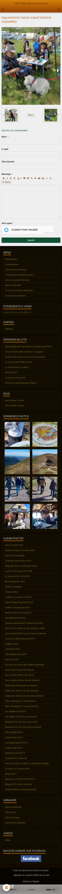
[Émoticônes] (50, 178)
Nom (4, 136)
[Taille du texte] (14, 178)
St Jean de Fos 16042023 (17, 576)
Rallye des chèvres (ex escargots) (21, 685)
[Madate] (31, 889)
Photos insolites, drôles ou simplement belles (27, 763)
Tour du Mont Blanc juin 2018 (19, 675)
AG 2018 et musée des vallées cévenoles (24, 664)
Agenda (9, 329)
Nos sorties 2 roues (14, 405)
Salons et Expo (12, 817)
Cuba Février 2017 (14, 737)
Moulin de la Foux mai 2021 (18, 612)
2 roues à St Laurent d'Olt (17, 768)
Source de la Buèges (15, 555)
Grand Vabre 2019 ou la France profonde (25, 357)
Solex (7, 840)
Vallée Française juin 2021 (18, 607)
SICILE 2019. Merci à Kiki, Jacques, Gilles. (25, 628)
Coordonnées (11, 264)
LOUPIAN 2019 (12, 649)
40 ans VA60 (11, 592)
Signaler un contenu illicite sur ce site (31, 875)
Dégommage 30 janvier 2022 (19, 602)
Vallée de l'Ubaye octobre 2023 (20, 550)
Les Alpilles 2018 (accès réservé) (21, 716)
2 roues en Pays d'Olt (15, 377)
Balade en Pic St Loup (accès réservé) (23, 727)
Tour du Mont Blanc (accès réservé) (22, 680)
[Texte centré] (28, 178)
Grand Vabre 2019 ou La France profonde (25, 633)
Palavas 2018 (11, 659)
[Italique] (7, 178)
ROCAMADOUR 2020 (15, 618)
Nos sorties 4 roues (14, 400)
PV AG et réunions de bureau (19, 290)
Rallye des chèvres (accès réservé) (21, 690)
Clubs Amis (10, 812)
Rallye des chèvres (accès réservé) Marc (24, 696)
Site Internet (8, 161)
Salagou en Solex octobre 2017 (20, 779)
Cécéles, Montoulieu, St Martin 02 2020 (24, 623)
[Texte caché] (35, 178)
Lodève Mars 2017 (14, 748)
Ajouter (31, 240)
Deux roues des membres (17, 280)
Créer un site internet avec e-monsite (30, 870)
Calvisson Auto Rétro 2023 (18, 560)
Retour (31, 115)
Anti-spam (7, 223)
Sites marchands (13, 807)
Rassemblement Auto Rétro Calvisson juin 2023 (28, 346)
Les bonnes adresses (15, 295)
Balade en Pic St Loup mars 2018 (21, 722)
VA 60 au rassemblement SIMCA (21, 383)
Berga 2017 (10, 774)
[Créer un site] (11, 889)
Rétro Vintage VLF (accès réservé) (21, 706)
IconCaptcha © (48, 233)
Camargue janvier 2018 (16, 742)
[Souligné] (11, 178)
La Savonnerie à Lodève (16, 367)
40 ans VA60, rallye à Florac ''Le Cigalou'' (24, 351)
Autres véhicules (13, 285)
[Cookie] (6, 887)
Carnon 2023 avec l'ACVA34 (18, 571)
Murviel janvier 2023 (15, 581)
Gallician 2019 (12, 644)
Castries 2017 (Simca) (16, 758)
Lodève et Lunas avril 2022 (18, 597)
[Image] (39, 178)
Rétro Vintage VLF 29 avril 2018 (20, 701)
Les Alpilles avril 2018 (15, 711)
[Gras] (3, 178)
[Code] (47, 178)
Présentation (11, 259)
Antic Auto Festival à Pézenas (19, 670)
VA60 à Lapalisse (13, 586)
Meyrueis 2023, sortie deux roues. (21, 566)
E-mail (5, 149)
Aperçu (7, 182)
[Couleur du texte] (19, 178)
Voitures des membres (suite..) (20, 275)
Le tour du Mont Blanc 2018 (18, 362)
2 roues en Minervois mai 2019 (20, 638)
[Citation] (24, 178)
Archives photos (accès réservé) (20, 789)
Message (6, 174)
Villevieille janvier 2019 (16, 654)
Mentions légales (31, 881)
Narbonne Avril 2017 (15, 753)
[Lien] (32, 178)
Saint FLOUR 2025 (14, 545)
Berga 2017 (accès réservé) (18, 784)
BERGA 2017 (11, 372)
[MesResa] (50, 889)
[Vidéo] (43, 178)
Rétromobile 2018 (13, 732)
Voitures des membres (16, 269)
